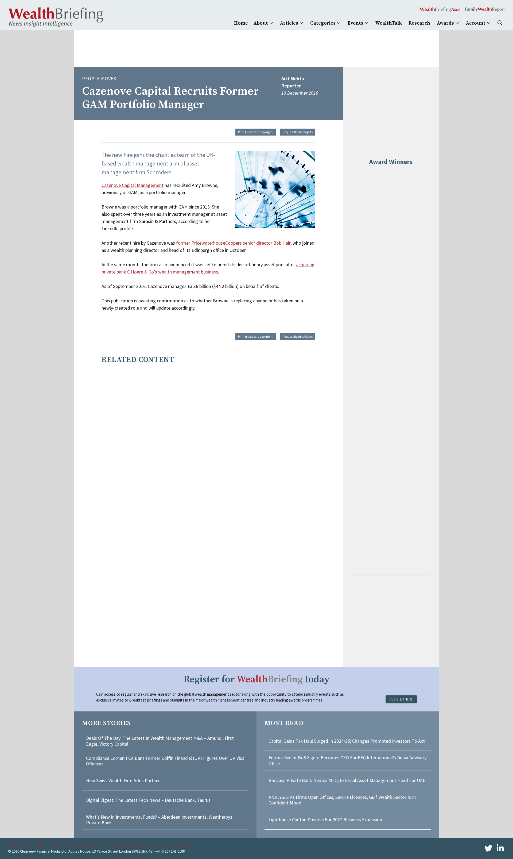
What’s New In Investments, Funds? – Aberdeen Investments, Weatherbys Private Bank (159, 820)
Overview (16, 844)
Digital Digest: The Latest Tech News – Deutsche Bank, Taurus (148, 800)
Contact (37, 844)
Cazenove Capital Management (133, 185)
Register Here (401, 699)
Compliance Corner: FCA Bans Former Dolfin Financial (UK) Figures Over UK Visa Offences (165, 761)
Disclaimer (187, 844)
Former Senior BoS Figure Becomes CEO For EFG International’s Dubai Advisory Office (347, 760)
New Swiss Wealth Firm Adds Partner (123, 780)
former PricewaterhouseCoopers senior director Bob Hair (233, 243)
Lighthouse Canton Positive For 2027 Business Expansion (325, 819)
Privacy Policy (159, 844)
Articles (289, 23)
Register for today (257, 679)
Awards (446, 23)
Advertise (58, 844)
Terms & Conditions (124, 844)
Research (419, 23)
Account (476, 23)
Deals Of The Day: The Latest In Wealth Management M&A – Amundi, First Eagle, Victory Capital (160, 741)
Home (241, 23)
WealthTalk (388, 23)
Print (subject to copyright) (256, 132)
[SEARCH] (500, 23)
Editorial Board (86, 844)
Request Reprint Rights (298, 132)
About (261, 23)
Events (356, 23)
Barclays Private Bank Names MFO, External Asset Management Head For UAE (347, 780)
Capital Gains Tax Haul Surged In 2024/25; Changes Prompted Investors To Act (347, 741)
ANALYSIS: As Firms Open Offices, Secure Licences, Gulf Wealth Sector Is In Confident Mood (342, 800)
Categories (323, 23)
